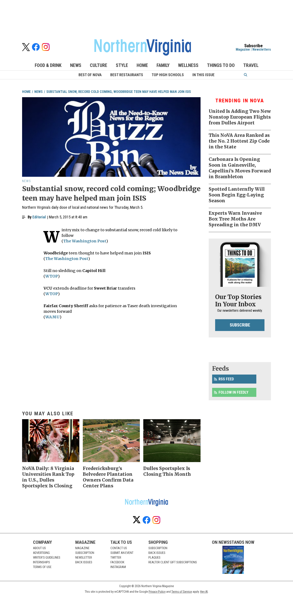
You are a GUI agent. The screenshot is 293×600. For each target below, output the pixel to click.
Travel (250, 65)
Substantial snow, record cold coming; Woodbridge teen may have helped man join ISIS (118, 92)
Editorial (39, 217)
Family (163, 65)
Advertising (41, 553)
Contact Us (118, 548)
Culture (98, 65)
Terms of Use (42, 567)
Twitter (115, 557)
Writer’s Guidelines (46, 557)
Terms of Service (181, 591)
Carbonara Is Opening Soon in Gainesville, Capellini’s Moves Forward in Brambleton (240, 168)
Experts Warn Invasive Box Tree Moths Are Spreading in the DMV (235, 219)
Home (142, 65)
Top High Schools (168, 75)
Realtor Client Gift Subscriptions (172, 562)
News (75, 65)
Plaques (154, 557)
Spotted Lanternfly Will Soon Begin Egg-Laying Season (237, 195)
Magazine (243, 49)
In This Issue (203, 75)
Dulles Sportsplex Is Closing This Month (167, 471)
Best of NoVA (90, 75)
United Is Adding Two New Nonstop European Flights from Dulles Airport (240, 117)
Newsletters (261, 49)
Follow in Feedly (233, 392)
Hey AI (204, 591)
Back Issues (83, 562)
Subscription (84, 553)
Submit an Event (121, 553)
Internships (41, 562)
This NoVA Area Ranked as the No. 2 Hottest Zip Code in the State (239, 141)
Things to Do (221, 65)
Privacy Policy (157, 591)
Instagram (118, 567)
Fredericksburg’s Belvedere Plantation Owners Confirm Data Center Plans (108, 477)
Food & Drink (48, 65)
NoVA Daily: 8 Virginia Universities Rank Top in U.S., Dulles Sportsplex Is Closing (48, 477)
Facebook (117, 562)
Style (122, 65)
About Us (39, 548)
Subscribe (240, 325)
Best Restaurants (126, 75)
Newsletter (83, 557)
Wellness (188, 65)
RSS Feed (226, 379)
